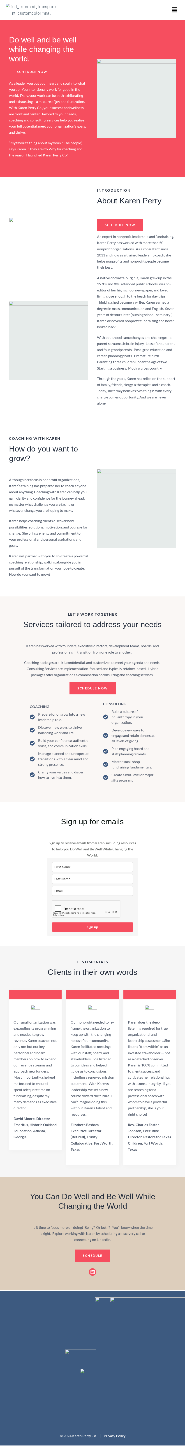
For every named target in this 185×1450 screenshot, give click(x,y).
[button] (174, 10)
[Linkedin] (92, 1272)
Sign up (92, 927)
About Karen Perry (129, 200)
